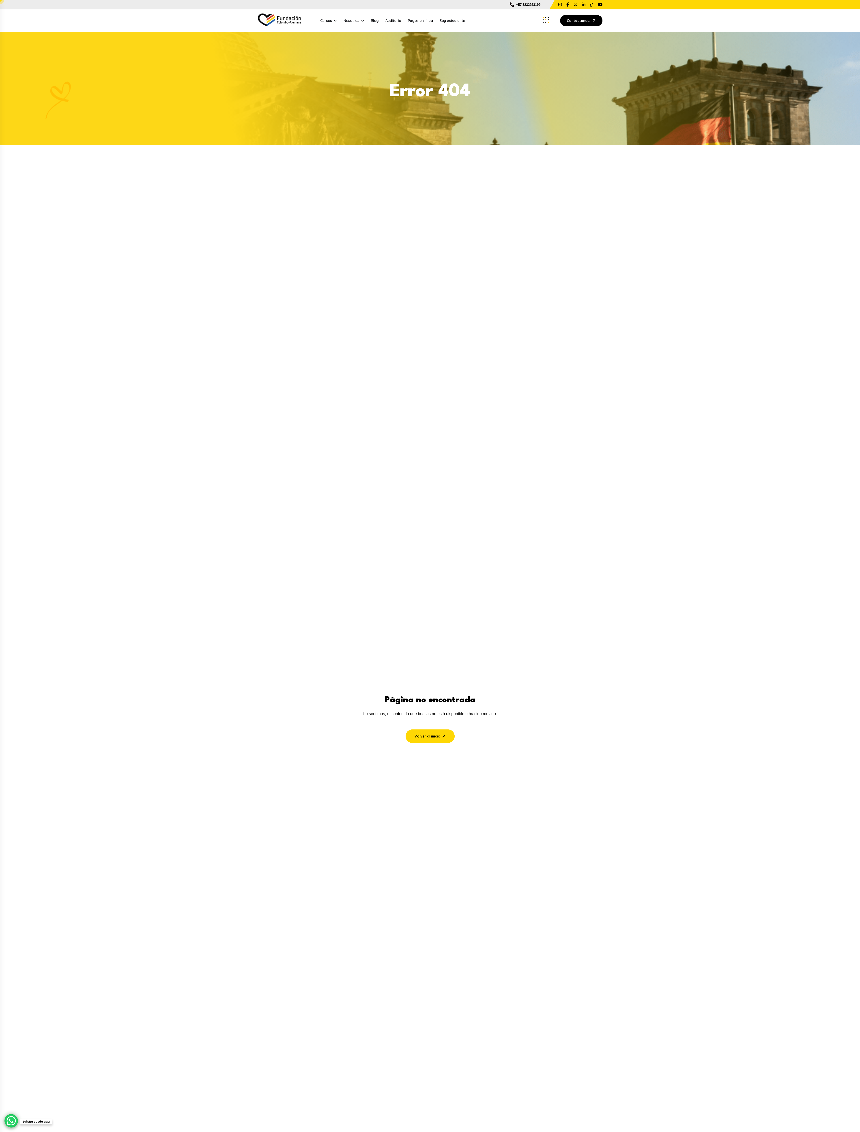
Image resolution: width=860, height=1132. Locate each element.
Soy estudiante (452, 20)
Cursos (326, 20)
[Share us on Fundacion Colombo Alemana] (583, 5)
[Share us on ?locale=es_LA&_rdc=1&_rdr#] (567, 5)
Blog (375, 20)
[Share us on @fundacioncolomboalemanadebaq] (600, 5)
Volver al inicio (427, 736)
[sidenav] (546, 20)
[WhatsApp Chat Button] (11, 1121)
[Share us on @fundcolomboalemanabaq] (591, 5)
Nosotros (351, 20)
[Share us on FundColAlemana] (575, 5)
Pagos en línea (420, 20)
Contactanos (578, 20)
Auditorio (393, 20)
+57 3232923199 (528, 4)
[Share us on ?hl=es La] (560, 5)
